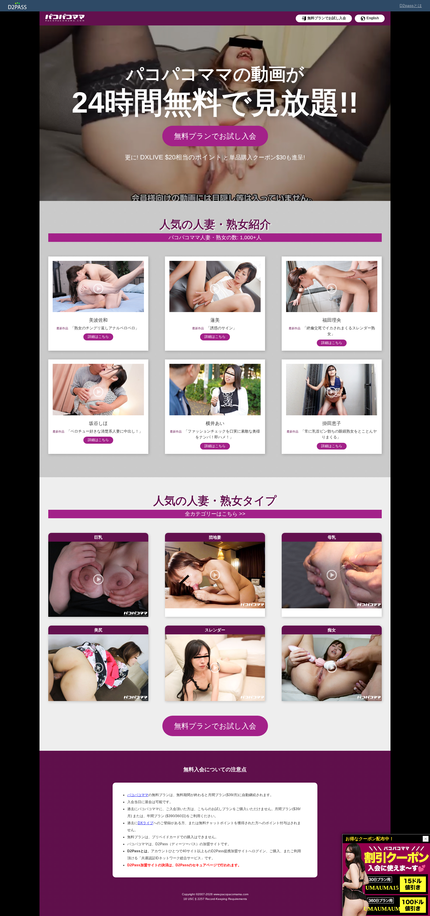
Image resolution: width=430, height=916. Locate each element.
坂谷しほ (98, 423)
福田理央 (331, 320)
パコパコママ (137, 795)
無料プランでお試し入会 (215, 136)
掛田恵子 (331, 423)
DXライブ (145, 823)
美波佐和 (98, 320)
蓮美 (215, 320)
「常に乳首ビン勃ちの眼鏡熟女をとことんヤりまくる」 (339, 434)
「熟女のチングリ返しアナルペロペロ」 (104, 328)
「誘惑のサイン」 (221, 328)
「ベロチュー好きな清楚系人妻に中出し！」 (105, 431)
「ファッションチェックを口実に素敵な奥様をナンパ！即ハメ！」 (222, 434)
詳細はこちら (98, 337)
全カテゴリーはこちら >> (215, 514)
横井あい (215, 423)
